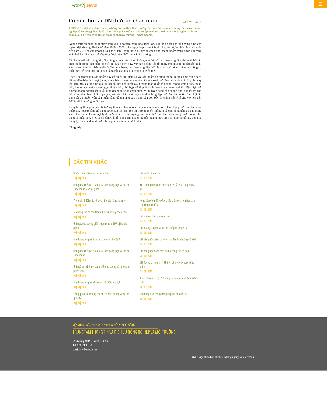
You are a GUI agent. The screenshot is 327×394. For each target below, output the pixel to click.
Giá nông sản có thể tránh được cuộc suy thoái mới (100, 212)
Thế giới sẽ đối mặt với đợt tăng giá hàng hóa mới (99, 201)
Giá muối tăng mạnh (150, 173)
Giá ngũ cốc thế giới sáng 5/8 (155, 216)
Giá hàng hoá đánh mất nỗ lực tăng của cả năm (165, 251)
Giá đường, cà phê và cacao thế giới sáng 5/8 (163, 228)
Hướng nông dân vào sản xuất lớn (91, 173)
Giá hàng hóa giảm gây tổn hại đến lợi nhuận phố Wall (168, 239)
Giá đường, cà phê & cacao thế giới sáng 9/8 (96, 239)
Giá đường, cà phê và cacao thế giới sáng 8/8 (97, 282)
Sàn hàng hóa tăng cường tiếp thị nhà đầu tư (163, 294)
